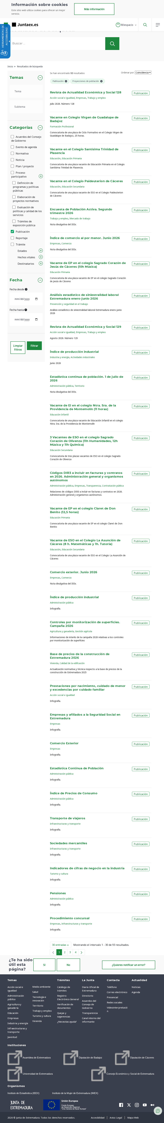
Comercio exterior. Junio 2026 (73, 572)
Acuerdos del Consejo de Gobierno (26, 138)
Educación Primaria (72, 158)
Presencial (112, 997)
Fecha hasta (17, 310)
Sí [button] (44, 965)
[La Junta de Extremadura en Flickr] (152, 1105)
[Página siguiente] (81, 952)
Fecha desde (17, 289)
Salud (35, 991)
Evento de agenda (26, 147)
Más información (94, 9)
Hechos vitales (26, 257)
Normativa (22, 153)
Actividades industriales (83, 357)
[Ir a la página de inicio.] (15, 24)
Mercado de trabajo (80, 218)
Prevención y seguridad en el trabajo (69, 304)
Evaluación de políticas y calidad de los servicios (27, 211)
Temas (16, 78)
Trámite (20, 244)
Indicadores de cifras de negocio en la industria (87, 868)
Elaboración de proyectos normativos (26, 199)
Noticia (19, 160)
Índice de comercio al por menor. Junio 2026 (85, 238)
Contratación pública (113, 485)
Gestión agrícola (83, 631)
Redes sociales (114, 1002)
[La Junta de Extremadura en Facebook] (121, 1105)
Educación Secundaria (73, 186)
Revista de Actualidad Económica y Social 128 (85, 92)
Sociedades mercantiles (68, 843)
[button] (126, 25)
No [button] (68, 965)
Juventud (12, 1037)
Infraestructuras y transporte (65, 823)
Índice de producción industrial (74, 352)
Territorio (79, 385)
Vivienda (54, 663)
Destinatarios (26, 263)
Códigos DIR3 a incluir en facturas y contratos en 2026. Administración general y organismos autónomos (86, 477)
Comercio (67, 243)
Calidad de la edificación (72, 663)
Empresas (81, 97)
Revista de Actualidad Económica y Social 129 (85, 327)
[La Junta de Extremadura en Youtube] (145, 1105)
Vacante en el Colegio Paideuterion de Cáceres (86, 181)
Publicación (22, 231)
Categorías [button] (21, 128)
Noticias (136, 987)
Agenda (136, 992)
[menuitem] (44, 986)
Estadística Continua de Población (77, 768)
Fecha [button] (16, 280)
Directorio (87, 995)
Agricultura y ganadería (62, 631)
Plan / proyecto (24, 166)
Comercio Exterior (64, 743)
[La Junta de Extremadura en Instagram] (137, 1105)
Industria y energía (59, 357)
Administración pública (61, 385)
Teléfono (112, 987)
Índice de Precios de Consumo (74, 793)
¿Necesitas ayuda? (67, 1021)
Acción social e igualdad (62, 97)
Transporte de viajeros (67, 818)
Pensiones (58, 893)
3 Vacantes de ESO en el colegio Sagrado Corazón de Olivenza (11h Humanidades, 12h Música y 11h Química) (84, 441)
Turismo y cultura (59, 873)
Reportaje (21, 238)
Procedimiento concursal (70, 918)
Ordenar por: (127, 72)
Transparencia (93, 485)
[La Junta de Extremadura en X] (129, 1105)
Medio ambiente (41, 986)
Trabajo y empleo (96, 97)
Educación (55, 158)
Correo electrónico (117, 992)
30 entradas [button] (61, 945)
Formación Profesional (62, 126)
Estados (22, 251)
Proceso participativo (19, 174)
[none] (53, 952)
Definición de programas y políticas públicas (26, 186)
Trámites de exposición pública (24, 223)
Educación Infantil (59, 414)
